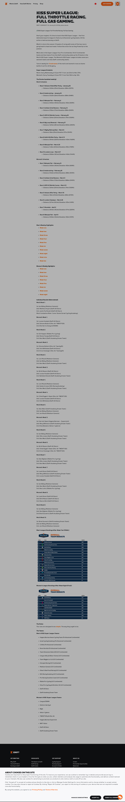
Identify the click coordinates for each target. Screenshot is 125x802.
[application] (120, 797)
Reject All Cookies (111, 797)
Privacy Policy (37, 790)
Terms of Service (52, 790)
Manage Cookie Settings (79, 797)
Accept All (95, 797)
